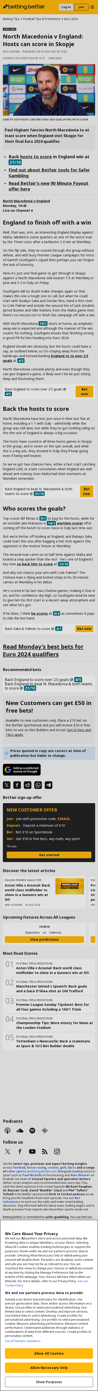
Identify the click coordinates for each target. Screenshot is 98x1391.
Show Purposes (49, 1382)
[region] (49, 1305)
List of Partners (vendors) (22, 1341)
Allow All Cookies (49, 1353)
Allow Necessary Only (49, 1367)
